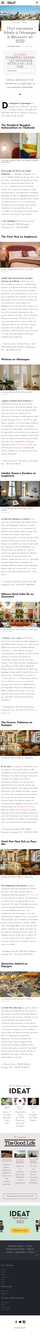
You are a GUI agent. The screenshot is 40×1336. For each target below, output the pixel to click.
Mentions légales (15, 1246)
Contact (9, 1252)
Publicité (30, 1249)
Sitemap (31, 1252)
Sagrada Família (27, 807)
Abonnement (20, 1252)
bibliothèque (20, 445)
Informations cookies (15, 1249)
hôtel (25, 644)
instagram (24, 1322)
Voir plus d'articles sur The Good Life (20, 1196)
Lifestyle (3, 1269)
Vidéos (3, 1282)
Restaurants (7, 1161)
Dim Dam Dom (5, 1310)
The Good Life (5, 1302)
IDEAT (3, 1305)
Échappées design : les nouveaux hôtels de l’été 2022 (20, 60)
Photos (3, 1284)
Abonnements (5, 1291)
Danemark (20, 681)
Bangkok (5, 186)
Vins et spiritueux (33, 1162)
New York (21, 202)
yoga (28, 569)
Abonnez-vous (20, 1230)
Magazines (4, 1293)
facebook (16, 1322)
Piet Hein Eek (33, 895)
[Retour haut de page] (37, 1255)
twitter (20, 1322)
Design (3, 1272)
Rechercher (37, 3)
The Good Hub (5, 1307)
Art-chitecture (5, 1277)
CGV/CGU (28, 1246)
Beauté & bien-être (20, 1162)
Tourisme (16, 23)
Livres (3, 1296)
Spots (6, 1108)
